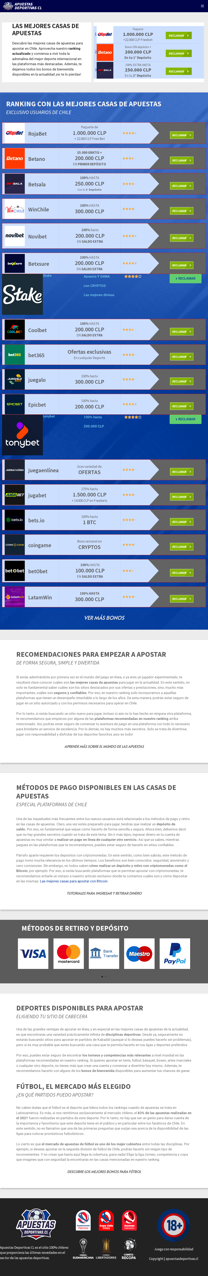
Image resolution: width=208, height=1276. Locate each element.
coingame (39, 545)
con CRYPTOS (95, 286)
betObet (38, 571)
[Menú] (202, 6)
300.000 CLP (89, 211)
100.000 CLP (90, 570)
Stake (47, 275)
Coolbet (37, 330)
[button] (102, 976)
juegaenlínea (43, 470)
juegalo (37, 379)
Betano (36, 158)
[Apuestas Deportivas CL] (23, 6)
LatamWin (40, 597)
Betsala (37, 184)
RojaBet (37, 133)
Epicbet (37, 404)
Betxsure (38, 263)
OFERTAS (89, 472)
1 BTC (89, 522)
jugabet (37, 495)
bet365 (36, 355)
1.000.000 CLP (89, 132)
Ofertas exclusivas (89, 351)
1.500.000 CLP (89, 494)
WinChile (38, 209)
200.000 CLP (89, 158)
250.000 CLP (89, 183)
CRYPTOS (89, 547)
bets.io (36, 520)
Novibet (37, 236)
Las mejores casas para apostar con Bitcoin (73, 881)
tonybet (49, 416)
